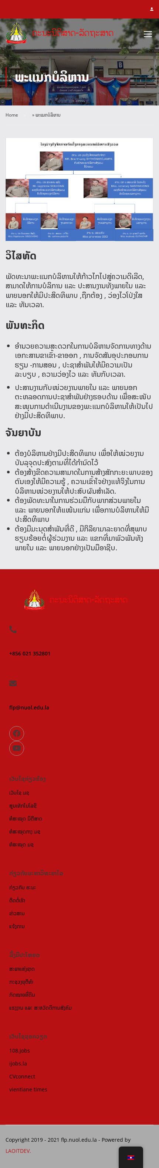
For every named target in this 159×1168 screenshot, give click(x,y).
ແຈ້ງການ (17, 926)
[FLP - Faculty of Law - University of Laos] (63, 35)
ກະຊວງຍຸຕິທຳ (21, 981)
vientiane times (28, 1089)
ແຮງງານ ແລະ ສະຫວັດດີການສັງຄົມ (40, 1007)
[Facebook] (16, 733)
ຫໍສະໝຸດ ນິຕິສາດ (25, 818)
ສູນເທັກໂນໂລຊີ (23, 805)
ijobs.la (18, 1063)
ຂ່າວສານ (17, 913)
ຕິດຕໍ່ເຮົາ (17, 900)
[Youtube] (16, 748)
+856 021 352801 (30, 653)
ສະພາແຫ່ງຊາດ (22, 968)
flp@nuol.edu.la (29, 707)
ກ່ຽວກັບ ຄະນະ (22, 887)
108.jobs (19, 1050)
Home (12, 115)
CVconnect (22, 1076)
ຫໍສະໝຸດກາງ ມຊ (24, 831)
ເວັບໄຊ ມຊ (19, 792)
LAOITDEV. (18, 1150)
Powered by (116, 1139)
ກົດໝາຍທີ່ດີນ (22, 994)
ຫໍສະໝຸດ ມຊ (21, 844)
